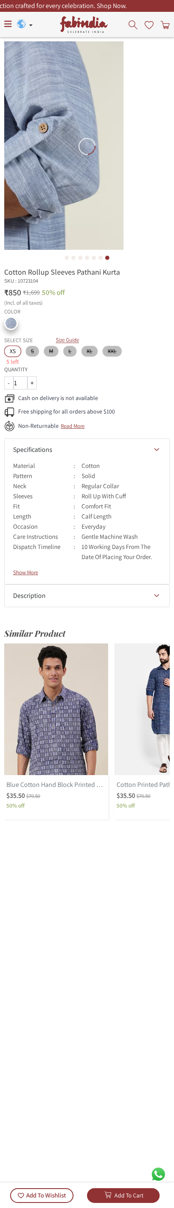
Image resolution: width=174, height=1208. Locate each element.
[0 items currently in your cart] (164, 24)
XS (13, 351)
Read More (72, 426)
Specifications (32, 449)
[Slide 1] (67, 257)
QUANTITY (15, 369)
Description (29, 595)
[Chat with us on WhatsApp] (158, 1173)
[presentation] (133, 24)
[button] (11, 323)
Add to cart (129, 1195)
